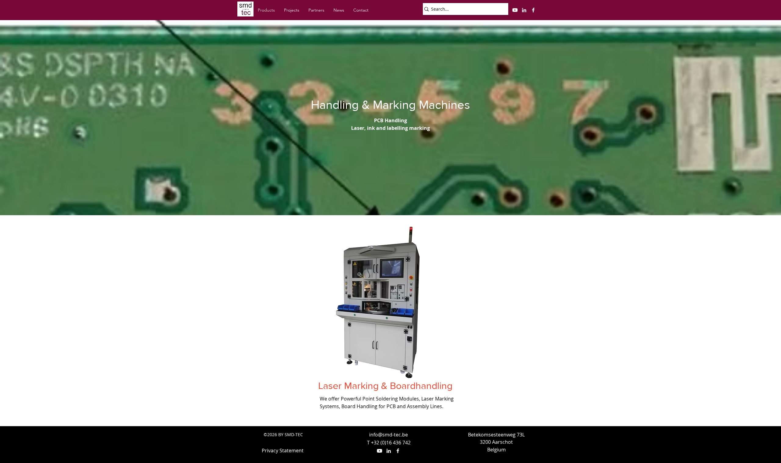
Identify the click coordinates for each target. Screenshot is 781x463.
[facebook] (533, 10)
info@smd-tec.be (388, 434)
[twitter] (515, 10)
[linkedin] (524, 10)
